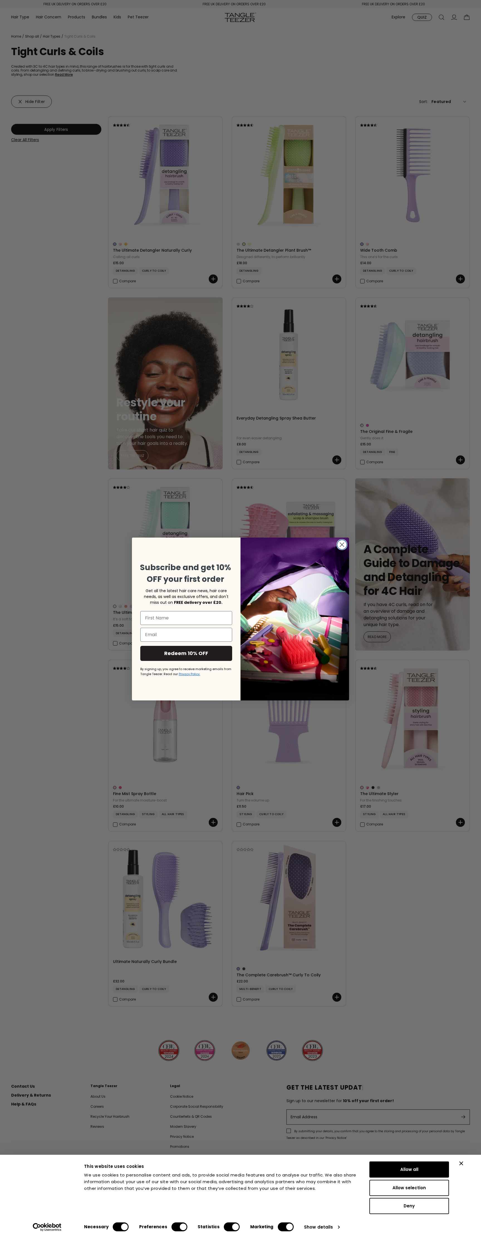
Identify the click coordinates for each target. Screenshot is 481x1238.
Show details (318, 1227)
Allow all (409, 1169)
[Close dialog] (342, 545)
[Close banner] (461, 1163)
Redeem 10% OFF (186, 653)
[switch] (179, 1226)
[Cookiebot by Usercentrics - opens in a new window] (47, 1227)
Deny (409, 1206)
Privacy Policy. (189, 674)
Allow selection (409, 1188)
